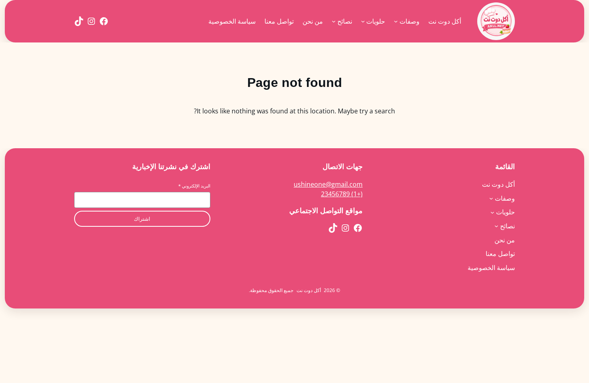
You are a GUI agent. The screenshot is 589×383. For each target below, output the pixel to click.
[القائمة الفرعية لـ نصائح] (334, 21)
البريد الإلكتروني (194, 186)
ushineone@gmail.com (328, 184)
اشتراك (142, 219)
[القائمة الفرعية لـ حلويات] (363, 21)
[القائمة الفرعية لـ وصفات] (396, 21)
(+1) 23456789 (342, 193)
